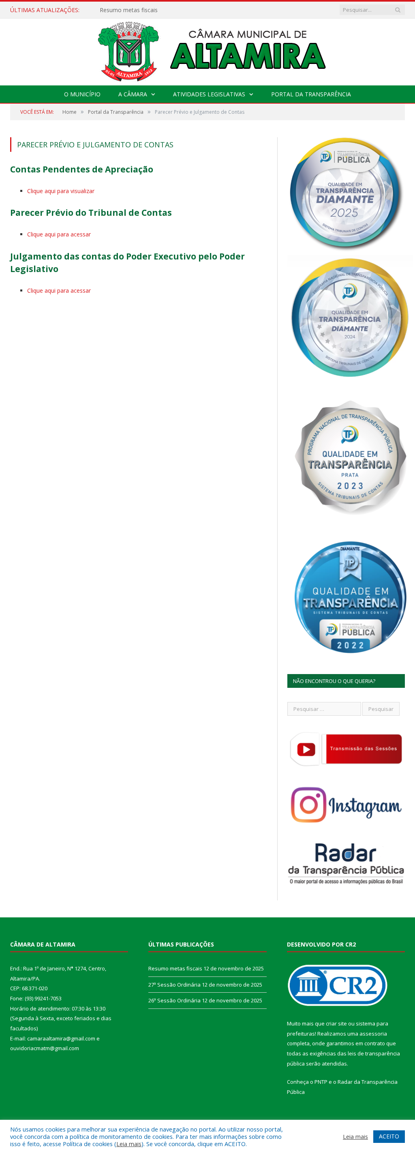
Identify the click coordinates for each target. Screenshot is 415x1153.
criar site (336, 1023)
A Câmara (132, 94)
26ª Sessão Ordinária (174, 1000)
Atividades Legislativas (209, 94)
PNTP (320, 1081)
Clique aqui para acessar (59, 234)
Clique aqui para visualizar (60, 191)
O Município (82, 94)
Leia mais (128, 1143)
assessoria (373, 1033)
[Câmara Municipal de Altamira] (207, 50)
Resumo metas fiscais (175, 968)
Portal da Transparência (311, 94)
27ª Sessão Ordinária (127, 10)
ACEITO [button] (389, 1136)
